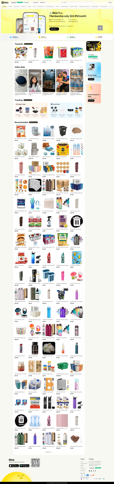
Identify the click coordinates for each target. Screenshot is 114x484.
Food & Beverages (50, 6)
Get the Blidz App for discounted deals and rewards (57, 482)
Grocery (10, 6)
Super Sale (17, 6)
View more (48, 452)
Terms (82, 461)
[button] (21, 54)
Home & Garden (95, 6)
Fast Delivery (40, 6)
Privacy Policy (83, 468)
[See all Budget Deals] (46, 104)
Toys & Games (104, 6)
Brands (29, 6)
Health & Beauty (64, 6)
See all (81, 67)
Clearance (23, 6)
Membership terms (84, 463)
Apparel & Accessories (84, 6)
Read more (53, 29)
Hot (34, 6)
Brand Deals (56, 104)
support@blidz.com (97, 461)
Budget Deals (21, 104)
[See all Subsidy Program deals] (81, 104)
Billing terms (83, 470)
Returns (82, 466)
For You (4, 6)
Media (57, 6)
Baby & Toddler (74, 6)
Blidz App (42, 2)
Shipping (82, 465)
